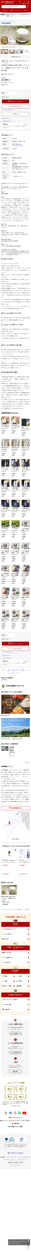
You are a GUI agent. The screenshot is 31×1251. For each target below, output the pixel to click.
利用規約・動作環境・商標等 (15, 1162)
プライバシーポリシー (10, 1159)
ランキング (18, 10)
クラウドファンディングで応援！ (10, 999)
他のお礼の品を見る (18, 145)
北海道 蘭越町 (5, 904)
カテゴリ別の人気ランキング (8, 929)
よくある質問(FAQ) (15, 1052)
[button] (28, 7)
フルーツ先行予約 (6, 962)
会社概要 (2, 1157)
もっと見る (26, 762)
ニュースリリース (11, 1157)
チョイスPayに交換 (6, 1004)
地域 (11, 10)
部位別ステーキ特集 (6, 986)
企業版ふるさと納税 (16, 1126)
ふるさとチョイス (16, 1117)
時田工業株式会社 (8, 74)
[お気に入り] (28, 1248)
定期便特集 (19, 986)
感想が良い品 (5, 939)
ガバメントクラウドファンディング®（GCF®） (16, 1120)
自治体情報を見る (16, 808)
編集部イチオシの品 (6, 952)
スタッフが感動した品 (7, 957)
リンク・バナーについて (24, 1157)
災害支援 (16, 1123)
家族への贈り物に (6, 1009)
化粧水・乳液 (15, 670)
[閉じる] (28, 1241)
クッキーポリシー (22, 1159)
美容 (9, 670)
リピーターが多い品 (6, 934)
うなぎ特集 (4, 976)
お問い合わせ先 (7, 121)
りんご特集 (4, 981)
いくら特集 (19, 976)
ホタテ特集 (19, 981)
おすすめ (25, 10)
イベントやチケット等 (14, 673)
